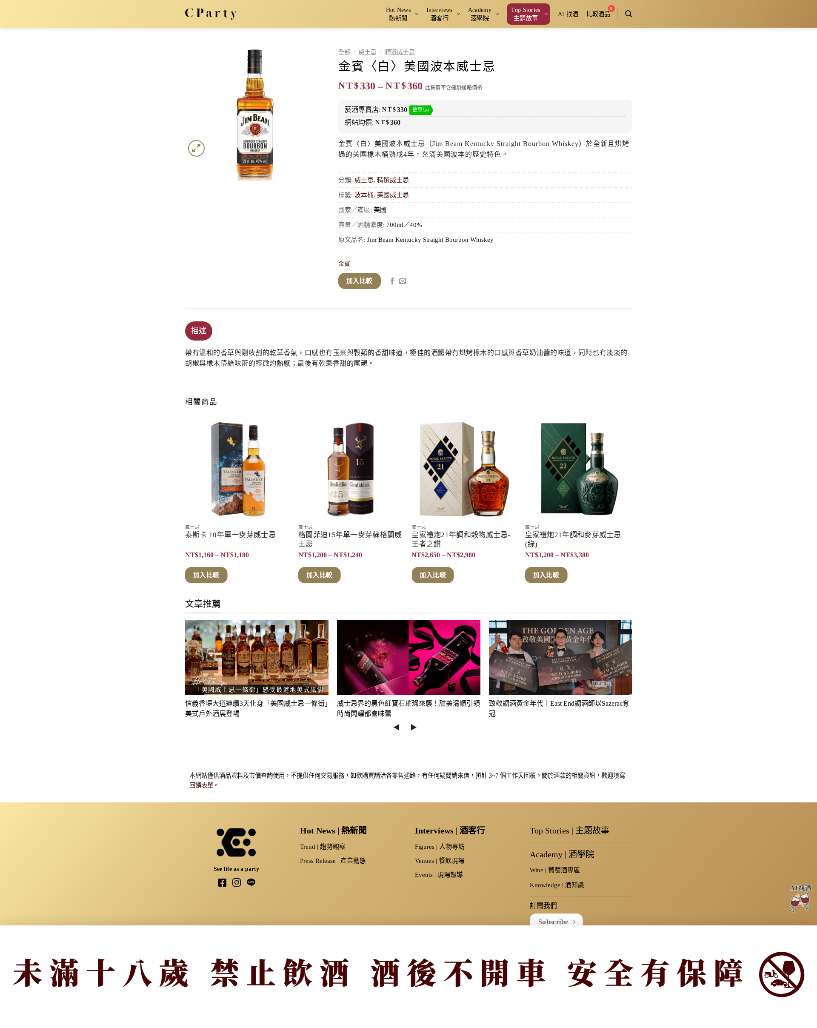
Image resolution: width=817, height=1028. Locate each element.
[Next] (629, 506)
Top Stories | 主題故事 (569, 830)
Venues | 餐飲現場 (439, 860)
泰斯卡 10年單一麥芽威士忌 (230, 535)
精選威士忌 (400, 52)
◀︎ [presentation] (396, 727)
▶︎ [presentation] (413, 727)
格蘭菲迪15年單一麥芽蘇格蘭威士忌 (350, 539)
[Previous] (185, 506)
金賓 (344, 264)
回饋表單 (201, 785)
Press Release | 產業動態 (333, 860)
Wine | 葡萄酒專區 (555, 870)
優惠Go (420, 110)
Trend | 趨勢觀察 (323, 846)
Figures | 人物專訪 (440, 846)
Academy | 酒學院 (562, 854)
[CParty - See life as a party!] (211, 13)
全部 (344, 52)
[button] (628, 14)
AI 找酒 (568, 14)
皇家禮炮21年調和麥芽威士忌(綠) (573, 539)
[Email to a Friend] (402, 281)
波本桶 (364, 195)
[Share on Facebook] (392, 281)
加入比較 (359, 281)
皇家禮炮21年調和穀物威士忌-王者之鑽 (461, 539)
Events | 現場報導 (439, 874)
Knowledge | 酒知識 (557, 885)
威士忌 (368, 52)
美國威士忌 (393, 195)
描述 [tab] (199, 330)
